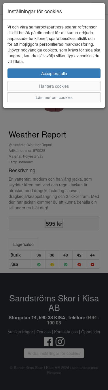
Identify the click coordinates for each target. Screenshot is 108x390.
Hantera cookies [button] (54, 86)
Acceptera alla (54, 73)
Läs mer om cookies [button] (54, 97)
